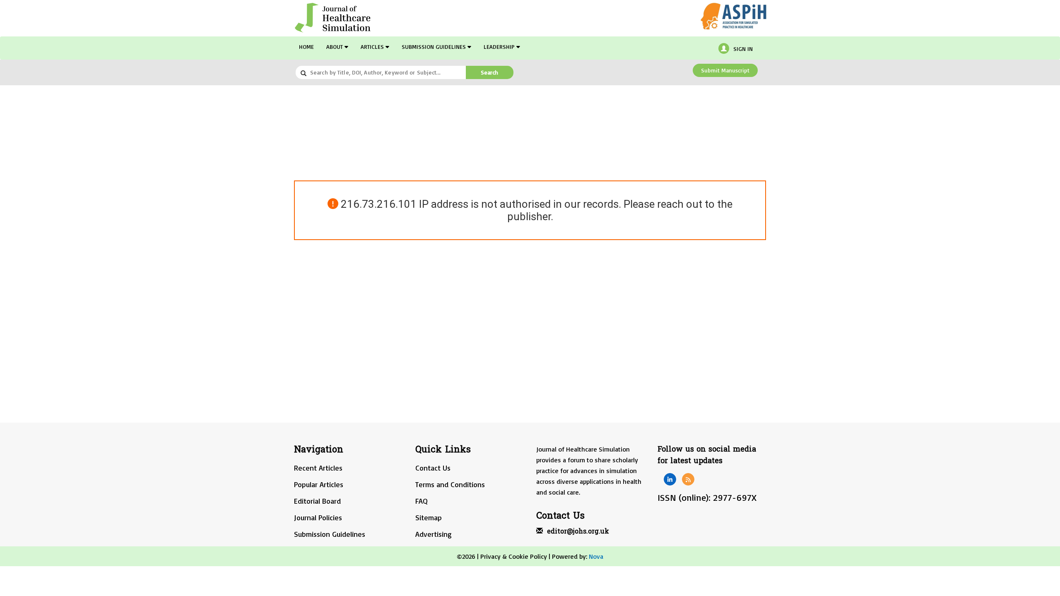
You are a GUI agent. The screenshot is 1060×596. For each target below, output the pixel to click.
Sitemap (428, 517)
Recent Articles (318, 467)
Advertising (433, 533)
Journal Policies (318, 517)
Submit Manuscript (725, 70)
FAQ (421, 500)
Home (306, 46)
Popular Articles (318, 484)
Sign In (743, 48)
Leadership (500, 46)
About (335, 46)
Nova (596, 556)
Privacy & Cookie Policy (513, 556)
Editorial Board (317, 500)
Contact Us (432, 467)
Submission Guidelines (434, 46)
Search (489, 72)
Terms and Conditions (450, 484)
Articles (373, 46)
